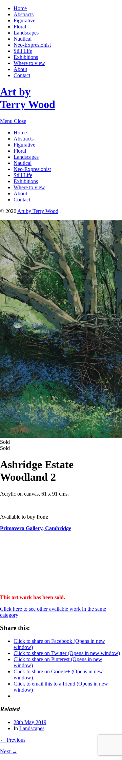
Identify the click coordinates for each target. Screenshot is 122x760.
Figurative (24, 20)
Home (20, 8)
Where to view (29, 63)
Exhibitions (26, 57)
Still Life (23, 51)
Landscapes (26, 33)
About (20, 69)
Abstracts (24, 14)
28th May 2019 (30, 722)
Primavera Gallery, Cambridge (35, 528)
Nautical (23, 39)
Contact (22, 75)
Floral (20, 26)
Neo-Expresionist (32, 45)
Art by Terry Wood (27, 98)
